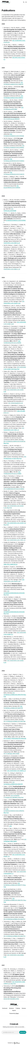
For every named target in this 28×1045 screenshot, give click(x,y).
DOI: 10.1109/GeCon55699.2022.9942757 (14, 919)
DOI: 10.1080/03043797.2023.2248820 (14, 489)
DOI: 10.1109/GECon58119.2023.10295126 (14, 441)
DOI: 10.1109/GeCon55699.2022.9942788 (14, 721)
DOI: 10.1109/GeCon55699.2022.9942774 (14, 936)
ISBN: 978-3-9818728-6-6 (10, 564)
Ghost (17, 1013)
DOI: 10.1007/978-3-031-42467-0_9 (16, 523)
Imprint (14, 1010)
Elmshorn (11, 1008)
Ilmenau (24, 1008)
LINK (10, 826)
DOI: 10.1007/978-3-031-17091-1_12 (16, 540)
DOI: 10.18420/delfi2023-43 (15, 403)
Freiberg (18, 1008)
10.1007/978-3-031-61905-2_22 (12, 269)
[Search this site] (24, 2)
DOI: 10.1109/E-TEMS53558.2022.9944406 (15, 738)
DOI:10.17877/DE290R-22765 (11, 999)
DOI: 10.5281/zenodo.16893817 (12, 119)
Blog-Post (16, 369)
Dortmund (4, 1008)
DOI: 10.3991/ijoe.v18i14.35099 (11, 753)
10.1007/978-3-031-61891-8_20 (12, 243)
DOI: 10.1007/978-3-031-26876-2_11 (16, 770)
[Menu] (26, 2)
